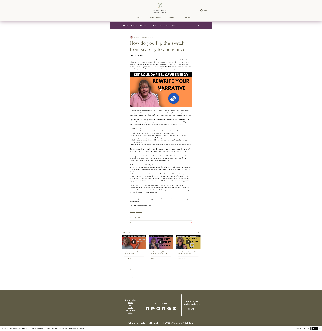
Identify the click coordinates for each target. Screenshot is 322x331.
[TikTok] (163, 308)
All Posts (125, 26)
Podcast (153, 26)
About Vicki (164, 26)
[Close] (320, 328)
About (130, 303)
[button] (139, 17)
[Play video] (161, 89)
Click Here (192, 309)
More (173, 26)
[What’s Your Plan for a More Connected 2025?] (134, 242)
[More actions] (191, 37)
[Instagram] (153, 308)
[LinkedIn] (158, 308)
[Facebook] (147, 308)
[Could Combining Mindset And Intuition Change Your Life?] (161, 242)
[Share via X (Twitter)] (135, 217)
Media (130, 308)
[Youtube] (174, 308)
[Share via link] (143, 217)
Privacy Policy (82, 328)
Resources (130, 310)
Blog (130, 305)
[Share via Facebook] (131, 217)
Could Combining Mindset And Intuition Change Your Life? (160, 252)
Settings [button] (299, 328)
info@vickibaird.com (185, 323)
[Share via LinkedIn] (139, 217)
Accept (315, 328)
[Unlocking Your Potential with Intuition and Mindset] (188, 242)
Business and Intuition (139, 26)
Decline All (306, 328)
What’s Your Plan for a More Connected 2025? (132, 252)
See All (198, 232)
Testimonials (130, 300)
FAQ (130, 313)
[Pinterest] (169, 308)
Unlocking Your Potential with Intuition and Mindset (187, 252)
